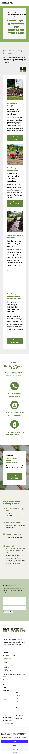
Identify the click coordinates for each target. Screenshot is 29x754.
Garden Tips (6, 690)
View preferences (14, 749)
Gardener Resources (7, 702)
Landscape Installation (8, 720)
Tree (17, 704)
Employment (19, 721)
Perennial (18, 695)
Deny (14, 745)
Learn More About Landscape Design (15, 138)
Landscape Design (7, 717)
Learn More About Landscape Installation (15, 203)
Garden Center (6, 697)
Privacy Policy (14, 752)
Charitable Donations (21, 724)
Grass (17, 689)
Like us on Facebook (21, 727)
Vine (17, 707)
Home (4, 684)
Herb (17, 692)
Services (5, 715)
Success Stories (20, 715)
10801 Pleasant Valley (8, 657)
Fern (17, 686)
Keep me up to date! (7, 611)
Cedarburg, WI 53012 (8, 658)
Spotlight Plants (6, 692)
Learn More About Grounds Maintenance (15, 341)
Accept (14, 741)
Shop (17, 684)
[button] (27, 729)
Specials (5, 699)
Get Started (14, 476)
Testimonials (19, 718)
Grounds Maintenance (8, 723)
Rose (17, 698)
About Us (5, 687)
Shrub (17, 701)
